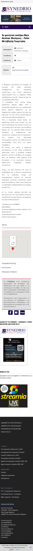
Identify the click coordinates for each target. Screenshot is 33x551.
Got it (17, 549)
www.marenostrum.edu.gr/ (20, 70)
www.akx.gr (4, 537)
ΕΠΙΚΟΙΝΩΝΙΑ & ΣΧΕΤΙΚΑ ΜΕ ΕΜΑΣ (11, 429)
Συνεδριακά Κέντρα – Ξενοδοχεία (11, 494)
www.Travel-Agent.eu (7, 529)
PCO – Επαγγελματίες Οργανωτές (11, 491)
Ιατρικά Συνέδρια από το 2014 (10, 455)
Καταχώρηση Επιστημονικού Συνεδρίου (12, 452)
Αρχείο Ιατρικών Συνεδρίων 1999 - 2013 (12, 464)
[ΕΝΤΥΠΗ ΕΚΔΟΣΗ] (16, 312)
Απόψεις (3, 472)
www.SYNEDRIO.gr (6, 522)
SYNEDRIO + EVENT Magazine (9, 510)
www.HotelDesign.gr (7, 533)
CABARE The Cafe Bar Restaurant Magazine (13, 514)
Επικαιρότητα (5, 478)
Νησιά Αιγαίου (6, 267)
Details (13, 244)
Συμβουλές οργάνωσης (7, 475)
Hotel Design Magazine (7, 512)
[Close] (13, 238)
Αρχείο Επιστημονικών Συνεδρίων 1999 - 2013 (14, 461)
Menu (6, 27)
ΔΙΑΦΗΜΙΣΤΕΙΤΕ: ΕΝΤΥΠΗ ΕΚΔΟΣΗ (11, 423)
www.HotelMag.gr (6, 531)
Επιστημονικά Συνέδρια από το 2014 (11, 449)
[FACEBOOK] (10, 312)
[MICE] (22, 312)
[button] (13, 249)
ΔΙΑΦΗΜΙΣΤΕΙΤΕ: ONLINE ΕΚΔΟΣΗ (11, 426)
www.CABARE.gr (5, 535)
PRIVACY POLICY (6, 432)
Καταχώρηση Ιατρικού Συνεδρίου (11, 458)
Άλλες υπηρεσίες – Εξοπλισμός (10, 497)
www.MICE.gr (5, 527)
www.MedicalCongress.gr (8, 525)
